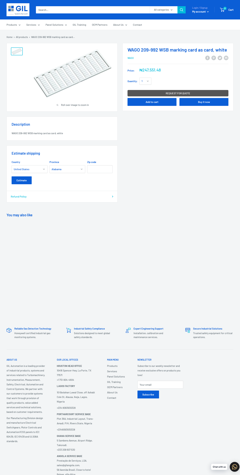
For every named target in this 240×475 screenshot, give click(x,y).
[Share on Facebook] (207, 57)
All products (22, 37)
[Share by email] (226, 57)
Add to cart (152, 101)
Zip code (91, 162)
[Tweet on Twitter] (220, 57)
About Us (118, 24)
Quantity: (132, 81)
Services (31, 24)
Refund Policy (19, 196)
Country (16, 162)
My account (199, 11)
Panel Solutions (54, 24)
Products (12, 24)
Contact (137, 24)
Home (10, 37)
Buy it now (204, 101)
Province (54, 162)
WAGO (131, 58)
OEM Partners (99, 24)
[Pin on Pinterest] (213, 57)
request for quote (178, 93)
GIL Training (79, 24)
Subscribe (148, 394)
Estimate (21, 180)
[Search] (181, 9)
